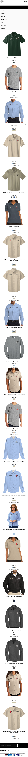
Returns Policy (13, 753)
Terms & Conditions (4, 753)
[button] (24, 1)
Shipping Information (21, 753)
